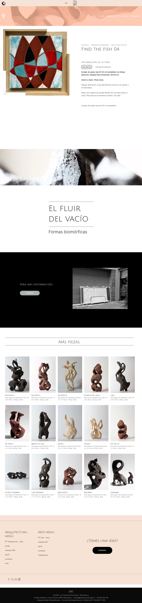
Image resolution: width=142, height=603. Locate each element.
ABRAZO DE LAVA (37, 444)
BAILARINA (88, 492)
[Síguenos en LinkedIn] (19, 579)
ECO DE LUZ (115, 444)
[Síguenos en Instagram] (12, 579)
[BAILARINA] (96, 472)
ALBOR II (87, 444)
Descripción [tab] (87, 67)
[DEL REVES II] (43, 374)
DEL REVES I (9, 444)
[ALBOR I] (70, 423)
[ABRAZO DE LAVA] (43, 423)
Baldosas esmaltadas (99, 45)
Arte (94, 16)
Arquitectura (135, 16)
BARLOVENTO (63, 492)
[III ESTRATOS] (17, 374)
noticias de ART (112, 16)
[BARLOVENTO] (70, 472)
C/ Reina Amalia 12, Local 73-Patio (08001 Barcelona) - (53, 598)
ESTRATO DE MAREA (12, 492)
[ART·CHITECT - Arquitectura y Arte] (4, 16)
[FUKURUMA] (123, 472)
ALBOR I (61, 444)
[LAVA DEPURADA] (43, 472)
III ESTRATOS (9, 395)
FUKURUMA (115, 492)
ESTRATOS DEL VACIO (92, 395)
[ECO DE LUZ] (123, 423)
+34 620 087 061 (102, 598)
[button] (6, 93)
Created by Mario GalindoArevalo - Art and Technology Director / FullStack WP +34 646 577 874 (71, 600)
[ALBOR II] (96, 423)
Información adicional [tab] (103, 67)
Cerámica (85, 45)
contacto (124, 16)
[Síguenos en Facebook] (9, 579)
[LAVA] (123, 374)
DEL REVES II (35, 395)
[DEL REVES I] (17, 423)
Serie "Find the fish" (119, 45)
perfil (101, 16)
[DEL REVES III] (70, 374)
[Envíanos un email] (16, 579)
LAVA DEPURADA (37, 492)
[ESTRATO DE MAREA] (17, 472)
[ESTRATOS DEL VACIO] (96, 374)
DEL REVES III (62, 395)
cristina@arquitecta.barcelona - (84, 598)
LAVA (112, 395)
